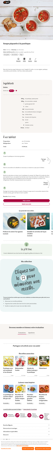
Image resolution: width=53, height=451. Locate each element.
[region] (26, 445)
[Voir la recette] (8, 366)
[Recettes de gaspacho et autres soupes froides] (20, 394)
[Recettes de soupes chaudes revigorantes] (44, 394)
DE (4, 439)
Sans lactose (14, 54)
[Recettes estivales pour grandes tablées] (32, 394)
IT (9, 439)
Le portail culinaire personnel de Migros (12, 409)
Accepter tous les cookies (28, 448)
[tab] (26, 425)
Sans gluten (6, 54)
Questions (31, 333)
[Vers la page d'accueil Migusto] (6, 1)
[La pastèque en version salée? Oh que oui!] (8, 394)
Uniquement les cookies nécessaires (43, 448)
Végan (21, 54)
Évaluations (22, 333)
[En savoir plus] (14, 232)
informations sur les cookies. (22, 445)
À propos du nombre (16, 91)
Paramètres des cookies (6, 448)
